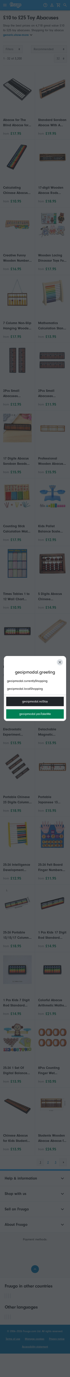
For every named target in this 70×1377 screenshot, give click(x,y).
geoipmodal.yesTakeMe (35, 714)
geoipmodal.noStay (35, 701)
